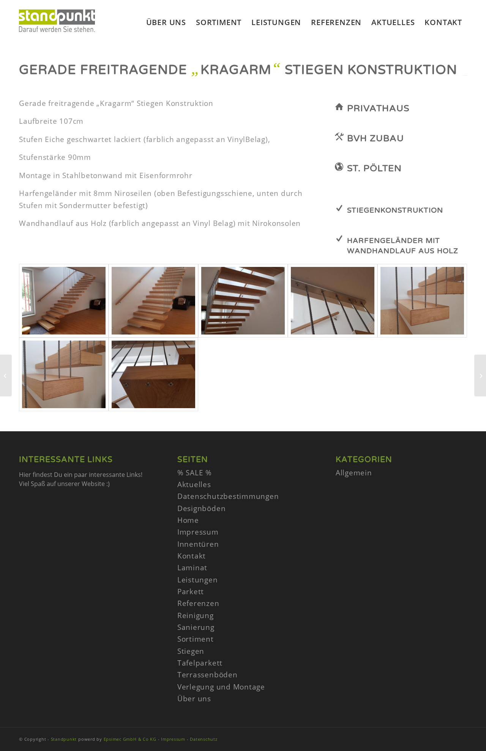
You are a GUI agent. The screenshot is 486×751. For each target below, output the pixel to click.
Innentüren (198, 544)
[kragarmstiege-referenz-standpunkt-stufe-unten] (153, 374)
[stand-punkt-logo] (57, 31)
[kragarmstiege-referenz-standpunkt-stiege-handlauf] (153, 301)
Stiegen (190, 651)
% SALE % (194, 473)
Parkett (190, 591)
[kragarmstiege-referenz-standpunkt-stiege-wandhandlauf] (64, 301)
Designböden (201, 508)
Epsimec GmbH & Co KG (130, 739)
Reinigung (195, 615)
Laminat (192, 568)
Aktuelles (194, 484)
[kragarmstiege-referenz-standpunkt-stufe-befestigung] (64, 374)
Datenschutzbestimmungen (228, 496)
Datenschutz (203, 739)
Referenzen (198, 603)
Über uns (194, 699)
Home (188, 520)
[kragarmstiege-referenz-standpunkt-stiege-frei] (243, 301)
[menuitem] (166, 22)
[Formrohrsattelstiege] (480, 375)
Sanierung (196, 627)
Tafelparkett (199, 663)
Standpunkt (64, 739)
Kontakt (191, 556)
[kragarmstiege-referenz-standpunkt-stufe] (422, 301)
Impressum (198, 532)
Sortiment (195, 639)
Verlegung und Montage (221, 687)
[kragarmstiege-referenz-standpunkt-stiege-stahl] (332, 301)
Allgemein (354, 473)
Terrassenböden (207, 675)
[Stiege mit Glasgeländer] (6, 375)
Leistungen (197, 580)
